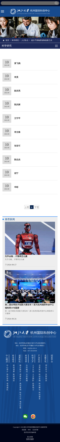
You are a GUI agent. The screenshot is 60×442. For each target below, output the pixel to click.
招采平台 (52, 358)
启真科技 (39, 368)
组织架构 (7, 377)
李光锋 (17, 132)
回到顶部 (30, 439)
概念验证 (20, 368)
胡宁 (16, 173)
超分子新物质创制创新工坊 (41, 40)
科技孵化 (39, 387)
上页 (27, 207)
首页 (7, 40)
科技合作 (26, 358)
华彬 (16, 187)
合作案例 (27, 377)
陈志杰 (17, 159)
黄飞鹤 (17, 63)
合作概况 (27, 368)
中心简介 (7, 368)
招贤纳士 (33, 387)
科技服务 (39, 396)
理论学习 (46, 368)
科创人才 (33, 358)
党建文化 (45, 358)
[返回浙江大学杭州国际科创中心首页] (30, 11)
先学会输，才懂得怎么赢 (16, 256)
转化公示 (20, 396)
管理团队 (7, 387)
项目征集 (20, 405)
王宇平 (17, 118)
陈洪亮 (17, 91)
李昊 (16, 77)
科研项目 (14, 377)
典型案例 (20, 387)
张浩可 (17, 146)
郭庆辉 (17, 105)
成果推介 (20, 377)
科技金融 (39, 377)
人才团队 (33, 377)
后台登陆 (30, 437)
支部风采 (46, 377)
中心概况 (7, 358)
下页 (37, 207)
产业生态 (39, 358)
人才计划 (33, 368)
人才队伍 (24, 40)
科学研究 (15, 40)
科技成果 (14, 368)
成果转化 (20, 358)
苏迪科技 (33, 432)
